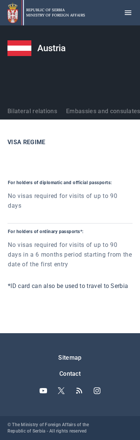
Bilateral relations (32, 111)
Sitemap (69, 357)
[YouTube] (43, 390)
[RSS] (79, 390)
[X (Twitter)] (61, 390)
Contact (70, 373)
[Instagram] (97, 390)
